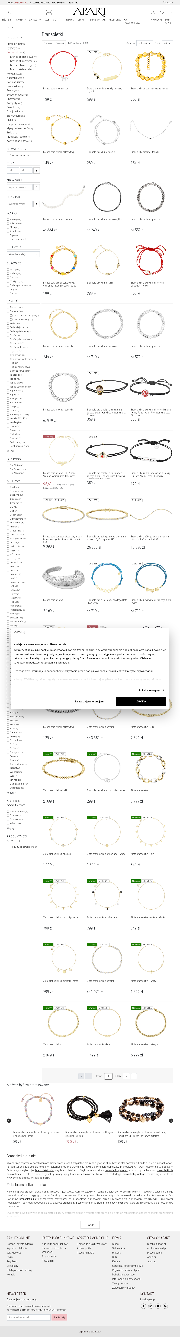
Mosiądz (16, 281)
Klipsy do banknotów (20, 128)
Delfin (14, 511)
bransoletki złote (29, 1199)
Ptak (14, 712)
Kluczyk (15, 558)
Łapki (14, 625)
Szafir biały (17, 343)
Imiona (14, 542)
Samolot (15, 732)
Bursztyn (16, 402)
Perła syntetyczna (20, 331)
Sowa (14, 756)
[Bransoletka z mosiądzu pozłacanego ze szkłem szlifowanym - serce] (38, 1109)
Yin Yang (15, 780)
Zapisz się (59, 1317)
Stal (14, 277)
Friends (15, 526)
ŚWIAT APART (168, 21)
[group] (38, 1120)
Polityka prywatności (123, 1274)
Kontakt (11, 1274)
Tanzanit (16, 374)
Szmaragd (17, 355)
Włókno (15, 823)
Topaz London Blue (20, 386)
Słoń (13, 744)
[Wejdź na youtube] (158, 1306)
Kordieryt (15, 422)
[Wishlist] (162, 12)
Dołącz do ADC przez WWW (92, 1243)
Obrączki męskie (18, 124)
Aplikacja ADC (84, 1248)
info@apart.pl (147, 1299)
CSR (114, 1257)
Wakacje (16, 772)
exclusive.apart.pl (156, 1248)
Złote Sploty (54, 1212)
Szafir (15, 335)
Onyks (15, 430)
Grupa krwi (17, 530)
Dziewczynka (18, 518)
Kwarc (15, 426)
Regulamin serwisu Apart (126, 1270)
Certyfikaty (12, 1265)
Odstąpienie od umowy (19, 1270)
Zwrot (10, 1257)
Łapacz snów (18, 621)
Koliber (14, 570)
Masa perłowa (19, 811)
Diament (16, 311)
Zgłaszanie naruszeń (123, 1287)
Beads (13, 90)
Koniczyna (17, 582)
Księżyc (15, 598)
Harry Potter (17, 538)
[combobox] (23, 254)
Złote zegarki (16, 115)
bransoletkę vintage (134, 1174)
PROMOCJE (156, 19)
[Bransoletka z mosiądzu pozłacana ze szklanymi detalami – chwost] (90, 1109)
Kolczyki (14, 73)
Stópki (14, 760)
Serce (15, 736)
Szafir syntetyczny (20, 347)
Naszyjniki (15, 77)
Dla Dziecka (18, 469)
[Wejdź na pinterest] (165, 1306)
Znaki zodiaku (19, 784)
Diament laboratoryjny (26, 315)
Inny (13, 289)
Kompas (15, 574)
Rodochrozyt (17, 442)
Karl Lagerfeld (19, 239)
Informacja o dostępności (126, 1279)
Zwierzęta (17, 787)
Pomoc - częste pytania (20, 1243)
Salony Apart (119, 1248)
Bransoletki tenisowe (24, 56)
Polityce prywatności (139, 670)
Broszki (13, 107)
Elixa (14, 227)
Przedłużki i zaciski (19, 136)
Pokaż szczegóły (149, 690)
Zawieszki (15, 82)
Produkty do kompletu (23, 847)
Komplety (14, 103)
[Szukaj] (36, 170)
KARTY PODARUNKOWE (132, 21)
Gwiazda (17, 534)
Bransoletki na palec (22, 69)
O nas (115, 1243)
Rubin (14, 363)
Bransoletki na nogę (23, 65)
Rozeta (15, 724)
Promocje (48, 43)
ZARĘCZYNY (35, 19)
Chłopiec (15, 499)
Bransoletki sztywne (23, 61)
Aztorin (15, 231)
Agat (14, 394)
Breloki (12, 132)
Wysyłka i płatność (17, 1248)
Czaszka (16, 503)
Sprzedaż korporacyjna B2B (127, 1265)
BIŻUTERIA (7, 19)
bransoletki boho (44, 1170)
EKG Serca (17, 522)
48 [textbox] (165, 43)
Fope (14, 235)
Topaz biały (17, 382)
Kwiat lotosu (17, 609)
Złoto (15, 269)
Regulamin (12, 1261)
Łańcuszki (15, 86)
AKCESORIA (115, 19)
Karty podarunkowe (19, 141)
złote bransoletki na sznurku (112, 1202)
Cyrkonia (16, 307)
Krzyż (14, 594)
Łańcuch (16, 617)
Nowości (60, 43)
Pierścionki (16, 43)
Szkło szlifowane (20, 370)
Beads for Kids (17, 94)
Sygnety (13, 48)
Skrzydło (16, 740)
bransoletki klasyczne (82, 1174)
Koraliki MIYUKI (19, 418)
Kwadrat (15, 605)
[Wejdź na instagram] (150, 1306)
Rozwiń (90, 1224)
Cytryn (14, 406)
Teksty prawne (120, 1283)
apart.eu (151, 1261)
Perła (15, 323)
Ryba (14, 728)
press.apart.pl (154, 1252)
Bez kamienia (19, 446)
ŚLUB (47, 19)
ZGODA (141, 701)
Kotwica (15, 590)
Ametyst (15, 398)
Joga (14, 550)
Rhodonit (15, 438)
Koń (13, 578)
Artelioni (16, 223)
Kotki (14, 586)
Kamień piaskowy (20, 414)
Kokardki (16, 562)
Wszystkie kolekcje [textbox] (17, 254)
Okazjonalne (15, 111)
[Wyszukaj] (9, 12)
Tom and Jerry (18, 764)
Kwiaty (15, 613)
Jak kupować (14, 1252)
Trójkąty (15, 768)
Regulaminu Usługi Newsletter (51, 1310)
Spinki (12, 120)
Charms (14, 98)
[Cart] (171, 12)
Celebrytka (17, 495)
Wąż (13, 775)
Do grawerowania (21, 155)
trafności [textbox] (143, 43)
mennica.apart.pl (156, 1243)
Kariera (116, 1261)
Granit (14, 410)
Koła (14, 566)
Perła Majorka (19, 327)
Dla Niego (17, 473)
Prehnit (15, 434)
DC (13, 507)
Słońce (14, 748)
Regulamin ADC (85, 1252)
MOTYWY (57, 19)
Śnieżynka (16, 752)
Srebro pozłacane (21, 285)
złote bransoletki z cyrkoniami (73, 1202)
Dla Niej (16, 465)
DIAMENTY (20, 19)
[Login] (153, 12)
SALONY (169, 2)
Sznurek (16, 819)
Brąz (13, 293)
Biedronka (16, 491)
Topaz (15, 379)
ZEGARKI (82, 19)
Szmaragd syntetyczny (23, 359)
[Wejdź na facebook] (143, 1306)
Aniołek (15, 487)
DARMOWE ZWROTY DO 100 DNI (49, 2)
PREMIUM (69, 19)
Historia (116, 1252)
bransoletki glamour (116, 1170)
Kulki (14, 602)
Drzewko (16, 514)
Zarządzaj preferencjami (89, 701)
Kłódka (15, 554)
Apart (15, 219)
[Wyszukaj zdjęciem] (49, 12)
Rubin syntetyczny (20, 367)
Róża (14, 720)
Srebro (15, 273)
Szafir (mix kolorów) (21, 339)
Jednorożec (17, 546)
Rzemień (16, 815)
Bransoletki (16, 52)
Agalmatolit (17, 390)
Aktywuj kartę (49, 1256)
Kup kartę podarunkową (55, 1243)
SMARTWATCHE (97, 19)
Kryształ (16, 351)
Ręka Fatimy (17, 716)
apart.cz (151, 1257)
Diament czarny (23, 319)
